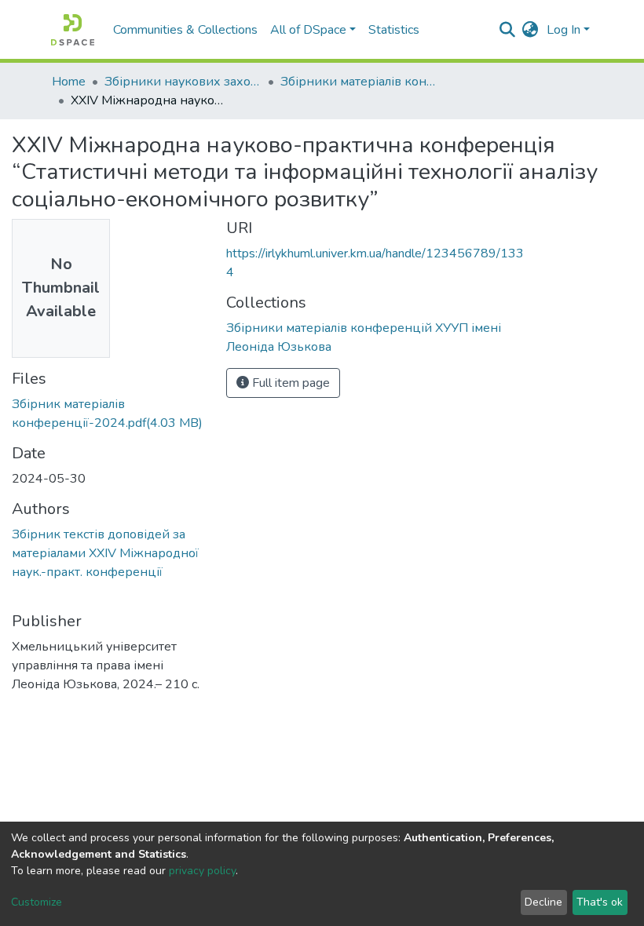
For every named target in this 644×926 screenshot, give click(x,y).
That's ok (599, 902)
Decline (543, 902)
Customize (36, 902)
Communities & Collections (185, 29)
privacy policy (202, 870)
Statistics (393, 29)
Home (69, 81)
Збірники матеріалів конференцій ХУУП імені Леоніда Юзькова (358, 81)
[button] (530, 29)
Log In (563, 29)
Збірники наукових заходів (183, 81)
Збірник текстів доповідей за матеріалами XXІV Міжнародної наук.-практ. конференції (105, 553)
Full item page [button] (289, 383)
